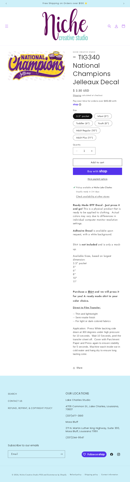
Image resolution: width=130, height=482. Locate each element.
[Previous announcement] (6, 3)
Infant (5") (103, 116)
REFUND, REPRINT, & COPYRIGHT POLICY (30, 408)
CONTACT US (15, 401)
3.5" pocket (82, 116)
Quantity (77, 144)
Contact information (109, 474)
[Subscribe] (61, 454)
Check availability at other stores (92, 196)
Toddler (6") (83, 123)
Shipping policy (91, 474)
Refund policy (75, 474)
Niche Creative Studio (29, 474)
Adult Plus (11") (84, 137)
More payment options (97, 179)
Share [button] (79, 367)
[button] (6, 26)
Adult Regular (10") (86, 130)
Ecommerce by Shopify (57, 474)
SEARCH (12, 393)
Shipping (77, 95)
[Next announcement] (123, 3)
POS (41, 474)
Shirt (91, 292)
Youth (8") (103, 123)
